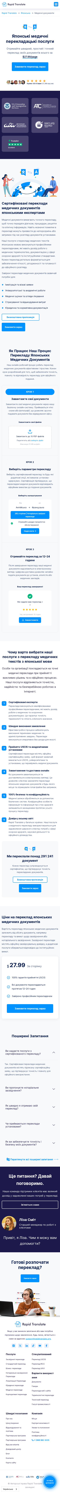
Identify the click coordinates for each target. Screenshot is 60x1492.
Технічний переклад (40, 1400)
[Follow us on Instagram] (14, 1345)
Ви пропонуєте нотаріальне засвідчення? (22, 1089)
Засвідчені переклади (15, 1359)
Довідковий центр (13, 1449)
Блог (8, 1454)
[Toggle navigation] (56, 4)
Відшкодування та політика (13, 1429)
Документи (36, 1382)
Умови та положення (41, 1428)
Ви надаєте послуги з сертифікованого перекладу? (23, 1052)
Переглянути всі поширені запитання (31, 1159)
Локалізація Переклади (16, 1381)
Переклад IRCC (38, 1364)
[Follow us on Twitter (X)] (20, 1345)
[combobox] (10, 1489)
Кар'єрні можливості (40, 1423)
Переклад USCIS (39, 1359)
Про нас (9, 1419)
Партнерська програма (16, 1436)
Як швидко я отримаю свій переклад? (21, 1107)
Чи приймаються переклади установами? (22, 1125)
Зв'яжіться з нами (30, 1205)
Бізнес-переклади (13, 1368)
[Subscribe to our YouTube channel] (40, 1345)
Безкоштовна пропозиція (20, 317)
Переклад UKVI (38, 1368)
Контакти (10, 1458)
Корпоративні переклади (16, 1394)
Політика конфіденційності (39, 1434)
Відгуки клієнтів (12, 1445)
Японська (25, 13)
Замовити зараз (13, 327)
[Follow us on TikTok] (33, 1345)
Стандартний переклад (15, 1364)
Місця (34, 1419)
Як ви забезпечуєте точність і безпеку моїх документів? (23, 1143)
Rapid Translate (9, 13)
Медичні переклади (14, 1390)
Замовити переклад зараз (30, 66)
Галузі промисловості (41, 1404)
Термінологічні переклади (43, 1395)
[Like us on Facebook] (46, 1345)
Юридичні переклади (15, 1385)
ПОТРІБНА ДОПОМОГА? (50, 1482)
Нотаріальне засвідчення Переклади (17, 1374)
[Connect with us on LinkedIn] (27, 1345)
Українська (8, 1489)
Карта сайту (11, 1463)
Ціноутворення (12, 1423)
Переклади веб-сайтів (41, 1391)
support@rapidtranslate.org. (38, 1339)
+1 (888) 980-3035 (41, 1440)
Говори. (35, 1386)
